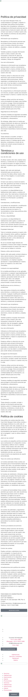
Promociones (8, 681)
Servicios (6, 673)
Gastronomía (7, 677)
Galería (6, 679)
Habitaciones (8, 675)
